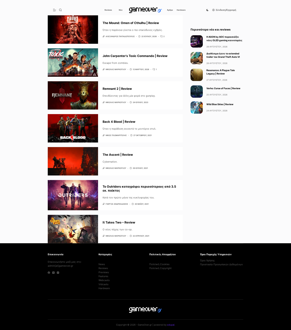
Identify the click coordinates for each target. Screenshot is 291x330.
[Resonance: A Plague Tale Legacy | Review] (197, 75)
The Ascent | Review (118, 154)
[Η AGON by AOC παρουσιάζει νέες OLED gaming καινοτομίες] (197, 41)
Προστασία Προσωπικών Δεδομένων (221, 264)
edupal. (171, 324)
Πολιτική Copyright (160, 268)
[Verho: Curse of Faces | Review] (197, 91)
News (102, 264)
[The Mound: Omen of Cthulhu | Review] (73, 29)
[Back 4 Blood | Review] (73, 128)
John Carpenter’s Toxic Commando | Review (135, 56)
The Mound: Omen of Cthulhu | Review (131, 23)
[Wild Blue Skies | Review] (197, 107)
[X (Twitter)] (53, 273)
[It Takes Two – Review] (73, 229)
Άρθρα (170, 10)
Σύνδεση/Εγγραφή (226, 10)
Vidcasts (103, 284)
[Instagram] (58, 273)
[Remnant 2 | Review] (73, 95)
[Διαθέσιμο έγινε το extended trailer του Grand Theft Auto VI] (197, 58)
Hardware (181, 10)
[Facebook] (49, 273)
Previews (104, 272)
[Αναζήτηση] (60, 10)
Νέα (120, 10)
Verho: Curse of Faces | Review (223, 88)
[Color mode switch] (207, 10)
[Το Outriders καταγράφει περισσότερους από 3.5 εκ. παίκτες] (73, 195)
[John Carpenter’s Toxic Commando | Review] (73, 62)
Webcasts (104, 280)
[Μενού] (54, 10)
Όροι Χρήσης (207, 260)
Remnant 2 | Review (117, 89)
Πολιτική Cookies (159, 264)
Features (103, 276)
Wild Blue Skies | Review (219, 104)
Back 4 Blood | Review (119, 122)
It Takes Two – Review (119, 222)
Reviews (108, 10)
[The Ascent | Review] (73, 161)
